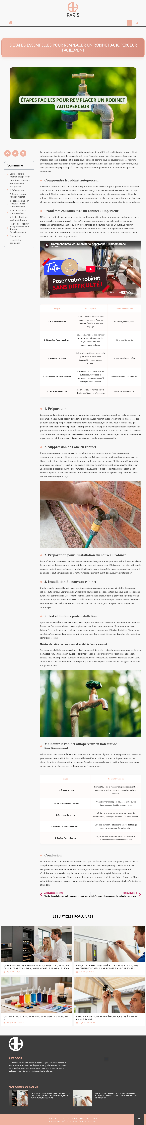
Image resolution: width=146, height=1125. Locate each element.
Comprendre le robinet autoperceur (20, 175)
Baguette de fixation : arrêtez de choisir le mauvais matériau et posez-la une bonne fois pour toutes (107, 967)
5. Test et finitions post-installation (19, 218)
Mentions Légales (76, 1121)
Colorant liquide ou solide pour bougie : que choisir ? (36, 1018)
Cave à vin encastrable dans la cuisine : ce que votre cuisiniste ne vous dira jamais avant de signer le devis (36, 967)
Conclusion (15, 236)
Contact (54, 1118)
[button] (129, 23)
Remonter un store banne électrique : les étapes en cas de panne (107, 1018)
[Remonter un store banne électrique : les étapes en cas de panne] (109, 995)
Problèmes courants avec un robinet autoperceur (20, 183)
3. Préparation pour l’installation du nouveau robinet (19, 203)
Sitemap (92, 1121)
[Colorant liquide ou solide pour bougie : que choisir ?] (36, 995)
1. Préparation (17, 190)
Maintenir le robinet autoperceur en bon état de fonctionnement (19, 228)
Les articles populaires (15, 241)
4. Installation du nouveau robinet (18, 212)
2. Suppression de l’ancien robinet (18, 195)
